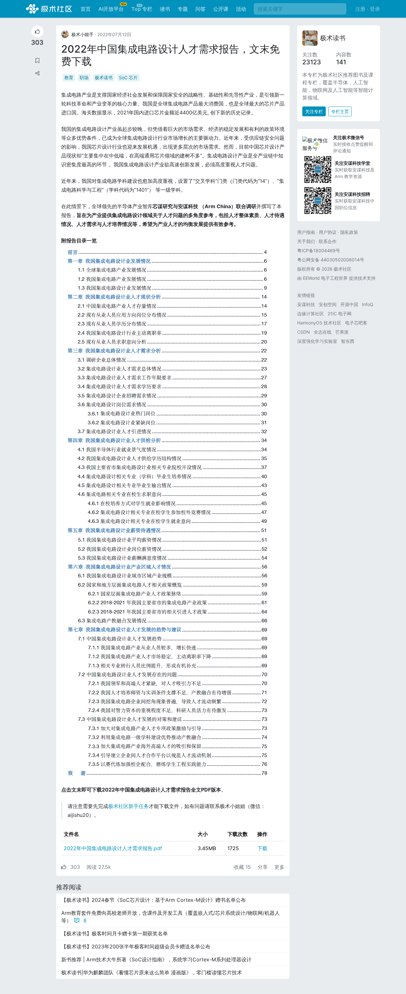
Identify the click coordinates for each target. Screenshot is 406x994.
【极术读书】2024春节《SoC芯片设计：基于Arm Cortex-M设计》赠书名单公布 (153, 900)
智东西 (347, 341)
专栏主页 (340, 111)
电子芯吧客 (356, 322)
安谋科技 (306, 304)
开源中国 (349, 304)
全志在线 (322, 332)
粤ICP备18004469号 (318, 250)
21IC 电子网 (339, 313)
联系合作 (328, 241)
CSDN (303, 332)
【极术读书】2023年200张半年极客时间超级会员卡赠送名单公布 (135, 946)
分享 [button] (263, 867)
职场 (84, 77)
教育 (68, 77)
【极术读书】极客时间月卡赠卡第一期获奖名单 (114, 933)
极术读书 (104, 77)
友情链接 (306, 295)
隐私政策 (349, 232)
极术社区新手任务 (128, 806)
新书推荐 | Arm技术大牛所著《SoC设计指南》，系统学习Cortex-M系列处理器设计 (156, 959)
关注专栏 (314, 111)
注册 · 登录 (367, 9)
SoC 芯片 (128, 77)
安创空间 (328, 304)
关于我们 (306, 241)
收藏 (242, 867)
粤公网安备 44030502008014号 (330, 259)
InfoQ (367, 304)
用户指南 (306, 232)
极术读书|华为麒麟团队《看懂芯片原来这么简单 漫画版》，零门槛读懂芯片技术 (151, 972)
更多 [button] (279, 867)
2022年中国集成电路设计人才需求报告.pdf (113, 848)
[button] (37, 73)
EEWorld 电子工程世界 (325, 278)
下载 (262, 848)
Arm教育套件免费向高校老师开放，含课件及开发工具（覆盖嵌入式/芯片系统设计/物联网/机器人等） (170, 917)
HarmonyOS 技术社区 (319, 322)
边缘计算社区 (310, 313)
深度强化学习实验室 (317, 341)
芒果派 (342, 332)
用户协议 (328, 232)
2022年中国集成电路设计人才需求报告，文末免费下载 (170, 55)
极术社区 (49, 9)
